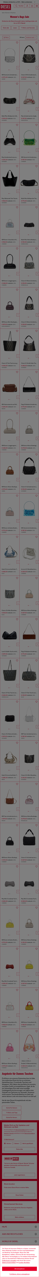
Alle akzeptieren (19, 1269)
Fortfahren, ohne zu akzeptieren (20, 1274)
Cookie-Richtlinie (24, 1262)
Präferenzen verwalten (9, 1260)
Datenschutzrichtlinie (9, 1262)
